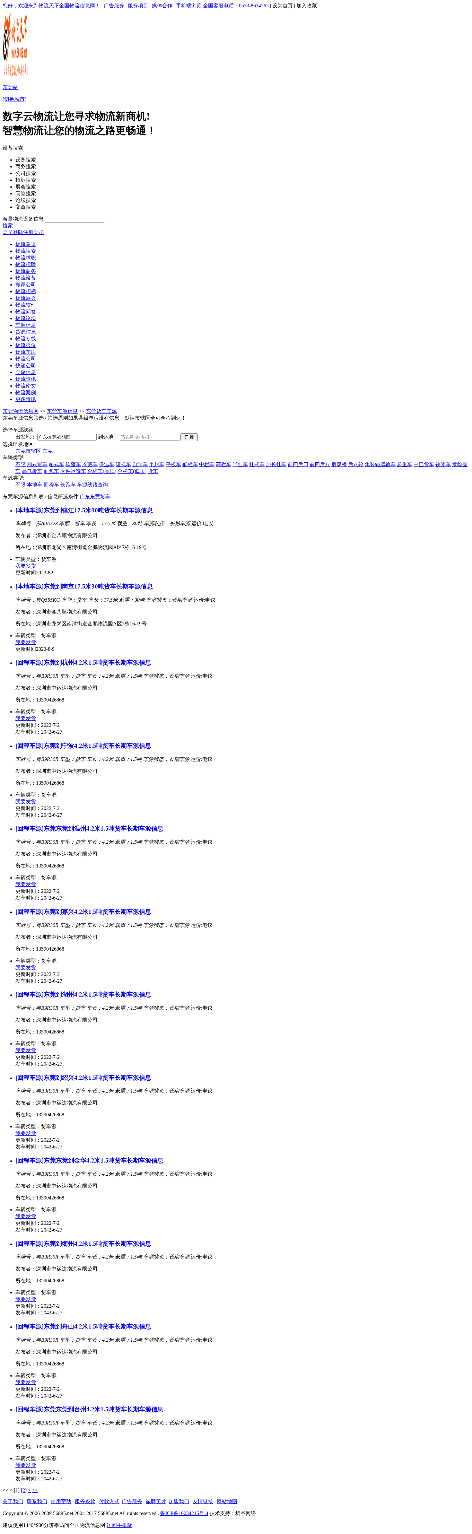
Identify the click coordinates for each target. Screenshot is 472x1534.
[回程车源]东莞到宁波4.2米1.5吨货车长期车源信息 (83, 745)
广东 (85, 496)
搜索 (8, 225)
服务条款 (85, 1501)
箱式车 (56, 464)
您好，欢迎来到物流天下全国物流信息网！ (51, 5)
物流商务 (25, 271)
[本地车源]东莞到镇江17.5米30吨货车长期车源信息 (84, 510)
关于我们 (13, 1501)
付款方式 (109, 1501)
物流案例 (25, 392)
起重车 (404, 464)
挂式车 (257, 464)
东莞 (47, 451)
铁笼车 (443, 464)
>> (35, 1490)
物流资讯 (25, 379)
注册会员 (33, 232)
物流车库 (25, 352)
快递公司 (25, 365)
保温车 (106, 464)
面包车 (51, 471)
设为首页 (282, 5)
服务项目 (138, 5)
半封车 (156, 464)
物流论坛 (25, 318)
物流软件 (25, 305)
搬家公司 (25, 284)
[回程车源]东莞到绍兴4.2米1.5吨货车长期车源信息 (83, 1077)
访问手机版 (119, 1525)
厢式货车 (37, 464)
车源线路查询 (92, 484)
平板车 (173, 464)
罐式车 (123, 464)
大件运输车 (73, 471)
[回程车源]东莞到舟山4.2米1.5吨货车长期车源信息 (83, 1326)
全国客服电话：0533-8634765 (236, 5)
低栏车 (190, 464)
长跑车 (68, 484)
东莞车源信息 (62, 411)
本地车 (34, 484)
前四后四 (298, 464)
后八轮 (355, 464)
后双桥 (339, 464)
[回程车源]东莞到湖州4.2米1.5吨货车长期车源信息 (83, 994)
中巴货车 (424, 464)
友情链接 (203, 1501)
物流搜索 (25, 251)
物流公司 (25, 359)
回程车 (51, 484)
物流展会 (25, 298)
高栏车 (223, 464)
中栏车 (206, 464)
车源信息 (25, 325)
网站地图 (227, 1501)
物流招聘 (25, 264)
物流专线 (25, 338)
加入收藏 (306, 5)
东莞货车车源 (101, 411)
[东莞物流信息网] (16, 77)
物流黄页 (25, 244)
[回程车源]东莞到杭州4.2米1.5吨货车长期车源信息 (83, 662)
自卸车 (140, 464)
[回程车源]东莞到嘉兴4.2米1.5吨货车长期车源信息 (83, 911)
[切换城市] (14, 99)
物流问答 (25, 311)
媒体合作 (162, 5)
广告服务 (114, 5)
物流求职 (25, 257)
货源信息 (25, 332)
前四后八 (320, 464)
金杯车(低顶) (132, 471)
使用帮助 (61, 1501)
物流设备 (25, 278)
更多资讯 (25, 399)
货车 (153, 471)
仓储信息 (25, 372)
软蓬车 (73, 464)
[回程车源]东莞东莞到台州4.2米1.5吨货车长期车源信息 (89, 1409)
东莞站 (10, 87)
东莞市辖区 (28, 451)
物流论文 (25, 385)
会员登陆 (13, 232)
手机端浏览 (189, 5)
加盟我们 (179, 1501)
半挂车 (240, 464)
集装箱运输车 (380, 464)
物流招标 (25, 291)
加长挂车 (276, 464)
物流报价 (25, 345)
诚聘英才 (156, 1501)
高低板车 (32, 471)
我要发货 (25, 566)
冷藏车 (90, 464)
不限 (20, 464)
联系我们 (37, 1501)
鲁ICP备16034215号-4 (184, 1513)
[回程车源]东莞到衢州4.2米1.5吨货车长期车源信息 (83, 1243)
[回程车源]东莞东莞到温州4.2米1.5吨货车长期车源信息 (89, 828)
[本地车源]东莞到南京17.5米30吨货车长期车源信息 (84, 586)
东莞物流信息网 (21, 411)
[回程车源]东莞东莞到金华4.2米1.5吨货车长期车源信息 (89, 1160)
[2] (24, 1490)
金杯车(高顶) (101, 471)
